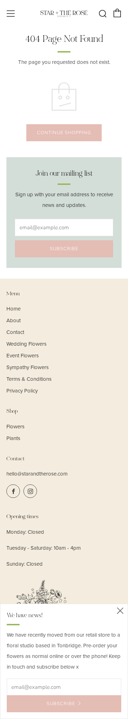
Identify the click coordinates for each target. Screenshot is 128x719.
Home (13, 309)
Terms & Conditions (29, 379)
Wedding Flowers (26, 344)
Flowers (15, 426)
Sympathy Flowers (27, 367)
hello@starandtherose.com (37, 474)
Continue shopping (64, 133)
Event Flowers (22, 355)
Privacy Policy (22, 391)
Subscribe (64, 249)
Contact (15, 332)
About (13, 320)
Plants (13, 438)
